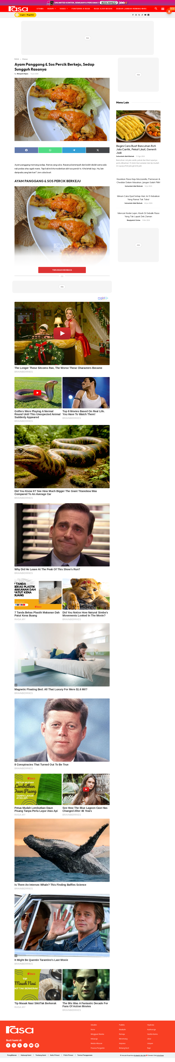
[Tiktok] (142, 15)
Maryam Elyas (22, 74)
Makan (25, 59)
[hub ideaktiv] (162, 7)
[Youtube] (145, 15)
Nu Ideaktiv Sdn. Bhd (140, 1055)
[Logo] (18, 8)
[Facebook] (132, 15)
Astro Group (160, 1055)
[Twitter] (139, 15)
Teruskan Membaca (62, 270)
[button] (156, 8)
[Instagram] (136, 15)
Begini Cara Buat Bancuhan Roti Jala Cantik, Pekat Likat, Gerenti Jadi (136, 149)
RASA (16, 59)
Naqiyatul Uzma (133, 220)
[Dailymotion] (148, 15)
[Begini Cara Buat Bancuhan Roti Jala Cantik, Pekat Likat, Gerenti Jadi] (138, 126)
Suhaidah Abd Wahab (125, 156)
